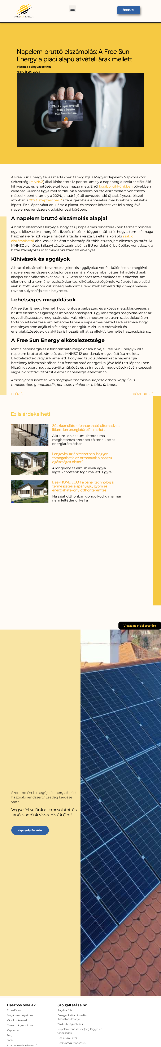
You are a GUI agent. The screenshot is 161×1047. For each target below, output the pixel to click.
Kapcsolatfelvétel (30, 830)
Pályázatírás (64, 1010)
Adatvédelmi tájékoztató (22, 1045)
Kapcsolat (13, 1030)
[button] (72, 8)
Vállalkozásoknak (17, 1020)
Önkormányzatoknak (20, 1025)
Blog (10, 1035)
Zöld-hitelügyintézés (70, 1024)
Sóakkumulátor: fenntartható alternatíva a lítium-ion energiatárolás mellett (86, 427)
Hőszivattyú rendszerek (71, 1042)
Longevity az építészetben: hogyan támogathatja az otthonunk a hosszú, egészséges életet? (82, 457)
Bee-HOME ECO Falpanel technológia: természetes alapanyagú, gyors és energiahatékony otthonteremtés (83, 486)
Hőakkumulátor (67, 1037)
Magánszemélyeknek (20, 1015)
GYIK (10, 1040)
